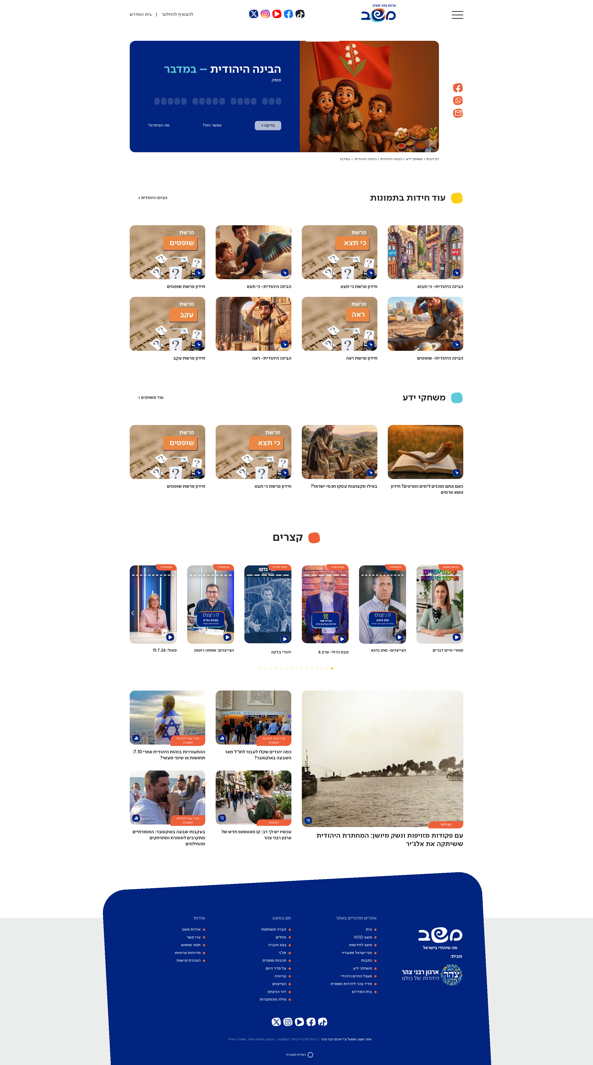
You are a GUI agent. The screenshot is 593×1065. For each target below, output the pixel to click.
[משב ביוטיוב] (277, 14)
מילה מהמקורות (273, 999)
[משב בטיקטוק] (300, 14)
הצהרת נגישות (189, 960)
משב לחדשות (360, 945)
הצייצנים (279, 984)
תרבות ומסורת (274, 960)
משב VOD (363, 937)
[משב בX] (254, 14)
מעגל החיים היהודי (356, 976)
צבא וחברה (277, 945)
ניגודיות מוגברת (296, 1054)
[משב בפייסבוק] (288, 14)
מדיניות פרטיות (188, 953)
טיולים (281, 937)
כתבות (366, 960)
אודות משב (191, 929)
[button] (457, 14)
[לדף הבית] (378, 21)
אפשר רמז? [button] (212, 125)
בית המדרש (362, 992)
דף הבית (432, 159)
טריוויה (280, 976)
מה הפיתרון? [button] (158, 125)
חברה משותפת (273, 929)
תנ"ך (282, 953)
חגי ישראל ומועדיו (357, 953)
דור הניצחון (277, 992)
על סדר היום (276, 968)
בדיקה (268, 125)
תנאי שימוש (191, 945)
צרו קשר (194, 937)
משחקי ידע (414, 159)
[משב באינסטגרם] (265, 14)
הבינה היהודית (391, 159)
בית (369, 929)
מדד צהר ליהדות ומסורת (351, 984)
